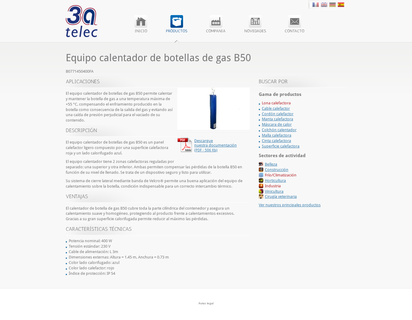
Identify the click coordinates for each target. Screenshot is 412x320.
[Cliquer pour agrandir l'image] (213, 128)
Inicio (141, 31)
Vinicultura (274, 191)
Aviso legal (206, 303)
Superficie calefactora (280, 146)
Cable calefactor (276, 108)
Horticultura (275, 180)
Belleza (271, 164)
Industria (273, 186)
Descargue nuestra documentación (215, 145)
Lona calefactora (276, 103)
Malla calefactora (276, 135)
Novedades (255, 31)
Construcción (276, 169)
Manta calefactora (277, 119)
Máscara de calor (277, 124)
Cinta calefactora (276, 140)
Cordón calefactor (277, 114)
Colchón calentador (279, 130)
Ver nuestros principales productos (290, 205)
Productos (176, 31)
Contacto (294, 31)
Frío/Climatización (280, 175)
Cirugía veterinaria (281, 196)
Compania (216, 31)
